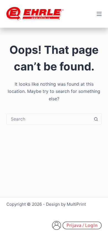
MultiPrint (76, 204)
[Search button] (96, 119)
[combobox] (49, 118)
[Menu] (99, 13)
